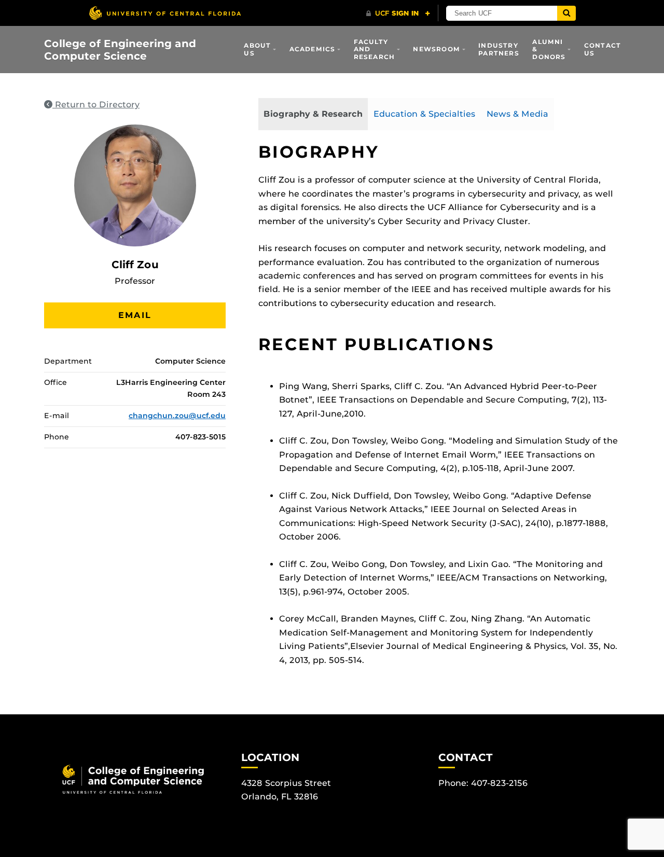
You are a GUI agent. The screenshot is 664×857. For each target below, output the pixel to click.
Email (134, 315)
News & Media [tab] (517, 114)
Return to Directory (96, 104)
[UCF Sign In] (398, 13)
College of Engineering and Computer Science (120, 49)
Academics (312, 49)
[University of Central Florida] (165, 13)
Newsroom (436, 49)
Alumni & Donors (548, 49)
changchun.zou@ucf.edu (177, 415)
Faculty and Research (374, 49)
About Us (257, 49)
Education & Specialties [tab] (424, 114)
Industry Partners (498, 49)
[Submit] (566, 13)
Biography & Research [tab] (313, 114)
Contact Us (602, 49)
